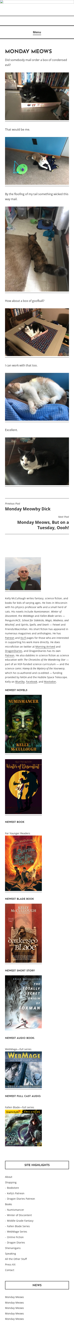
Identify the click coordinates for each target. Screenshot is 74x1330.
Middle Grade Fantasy (20, 1220)
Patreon (9, 638)
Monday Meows (14, 1297)
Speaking (10, 1253)
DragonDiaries (13, 651)
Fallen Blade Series (18, 1226)
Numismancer (15, 1209)
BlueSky (20, 681)
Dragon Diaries (16, 1242)
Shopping (11, 1182)
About (8, 1177)
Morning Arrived (45, 646)
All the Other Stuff (16, 1259)
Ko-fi (23, 638)
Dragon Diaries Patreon (21, 1198)
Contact (9, 1270)
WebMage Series (17, 1231)
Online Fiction (15, 1237)
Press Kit (10, 1264)
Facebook (31, 681)
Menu (37, 32)
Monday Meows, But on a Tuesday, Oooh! (43, 522)
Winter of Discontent (19, 1215)
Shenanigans (13, 1248)
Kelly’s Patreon (15, 1193)
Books (8, 1204)
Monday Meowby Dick (27, 507)
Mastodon (50, 681)
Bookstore (13, 1187)
